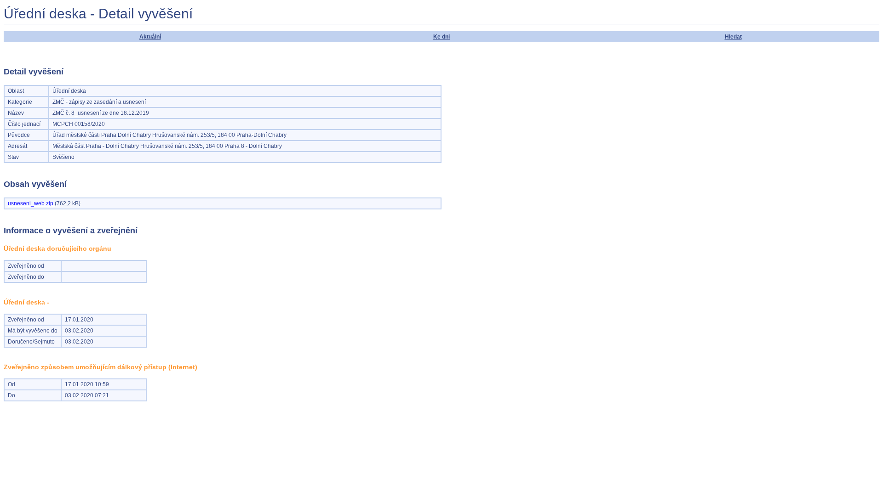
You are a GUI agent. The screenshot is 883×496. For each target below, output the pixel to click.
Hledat (733, 37)
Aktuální (150, 37)
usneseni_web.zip (31, 203)
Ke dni (441, 37)
